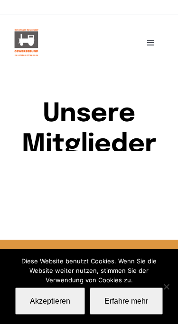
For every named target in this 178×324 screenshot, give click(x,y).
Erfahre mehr (126, 301)
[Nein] (166, 286)
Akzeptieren (50, 301)
